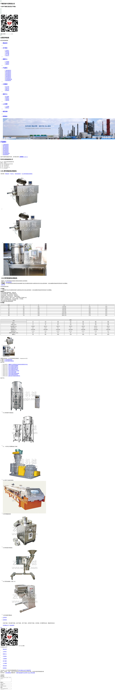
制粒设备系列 (8, 71)
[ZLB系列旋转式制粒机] (24, 546)
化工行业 (7, 86)
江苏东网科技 (8, 672)
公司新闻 (7, 61)
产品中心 (12, 173)
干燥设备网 (11, 625)
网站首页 (5, 43)
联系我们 (7, 97)
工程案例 (5, 84)
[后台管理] (25, 672)
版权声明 (29, 670)
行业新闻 (7, 62)
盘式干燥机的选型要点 (13, 369)
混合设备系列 (8, 72)
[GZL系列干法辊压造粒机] (24, 479)
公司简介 (7, 50)
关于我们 (5, 48)
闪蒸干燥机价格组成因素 (13, 373)
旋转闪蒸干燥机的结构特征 (14, 375)
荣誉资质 (7, 51)
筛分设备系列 (8, 75)
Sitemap (29, 672)
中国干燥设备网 (19, 672)
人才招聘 (5, 104)
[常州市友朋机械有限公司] (0, 1)
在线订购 (3, 284)
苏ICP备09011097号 (22, 670)
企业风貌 (7, 52)
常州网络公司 (6, 625)
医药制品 (7, 90)
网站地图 (33, 672)
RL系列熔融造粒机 (8, 359)
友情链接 (5, 619)
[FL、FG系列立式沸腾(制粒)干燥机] (24, 445)
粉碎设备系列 (8, 74)
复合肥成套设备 (8, 79)
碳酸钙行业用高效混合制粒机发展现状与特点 (18, 364)
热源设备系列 (8, 76)
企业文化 (7, 55)
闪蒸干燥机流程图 (12, 372)
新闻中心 (5, 59)
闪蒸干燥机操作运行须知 (13, 370)
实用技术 (7, 64)
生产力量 (7, 54)
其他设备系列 (8, 80)
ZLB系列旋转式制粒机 (9, 360)
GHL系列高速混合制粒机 (27, 173)
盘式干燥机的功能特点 (13, 366)
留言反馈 (5, 111)
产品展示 (5, 67)
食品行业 (7, 87)
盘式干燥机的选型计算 (13, 368)
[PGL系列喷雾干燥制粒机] (24, 411)
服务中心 (5, 94)
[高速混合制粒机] (9, 345)
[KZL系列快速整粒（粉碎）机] (24, 580)
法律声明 (7, 100)
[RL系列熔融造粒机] (24, 513)
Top (1, 627)
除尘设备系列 (8, 77)
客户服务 (7, 96)
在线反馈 (7, 99)
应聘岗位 (7, 107)
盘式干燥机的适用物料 (13, 365)
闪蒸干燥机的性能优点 (13, 374)
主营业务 (5, 617)
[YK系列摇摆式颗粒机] (24, 614)
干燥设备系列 (8, 70)
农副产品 (7, 89)
